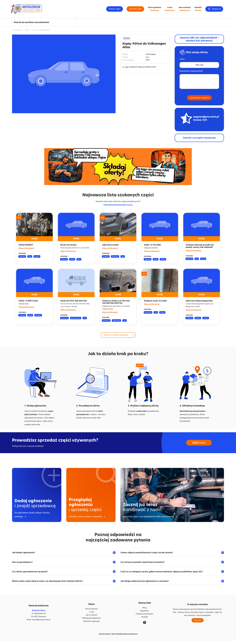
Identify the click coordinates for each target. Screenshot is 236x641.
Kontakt (198, 7)
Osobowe (154, 10)
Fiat (196, 259)
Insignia (36, 256)
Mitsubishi (115, 256)
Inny (84, 318)
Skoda (155, 259)
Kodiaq (163, 259)
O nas (169, 7)
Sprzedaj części (135, 9)
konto (199, 442)
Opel (29, 256)
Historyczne (184, 10)
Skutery (198, 10)
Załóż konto (197, 620)
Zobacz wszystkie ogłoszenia (116, 335)
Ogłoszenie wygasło (199, 97)
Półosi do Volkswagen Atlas (41, 30)
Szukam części (114, 9)
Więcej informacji (26, 248)
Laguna (205, 318)
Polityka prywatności (144, 614)
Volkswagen (116, 320)
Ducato (162, 312)
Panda (203, 259)
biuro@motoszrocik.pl (41, 619)
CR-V (78, 259)
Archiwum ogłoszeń (91, 621)
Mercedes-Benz (75, 318)
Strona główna (154, 7)
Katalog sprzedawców (91, 618)
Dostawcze (170, 10)
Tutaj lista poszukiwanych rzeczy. (118, 205)
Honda (72, 259)
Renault (197, 318)
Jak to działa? (184, 7)
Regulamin (144, 611)
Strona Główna (16, 30)
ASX (122, 256)
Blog (144, 607)
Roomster (38, 315)
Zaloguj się (216, 9)
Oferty (27, 30)
